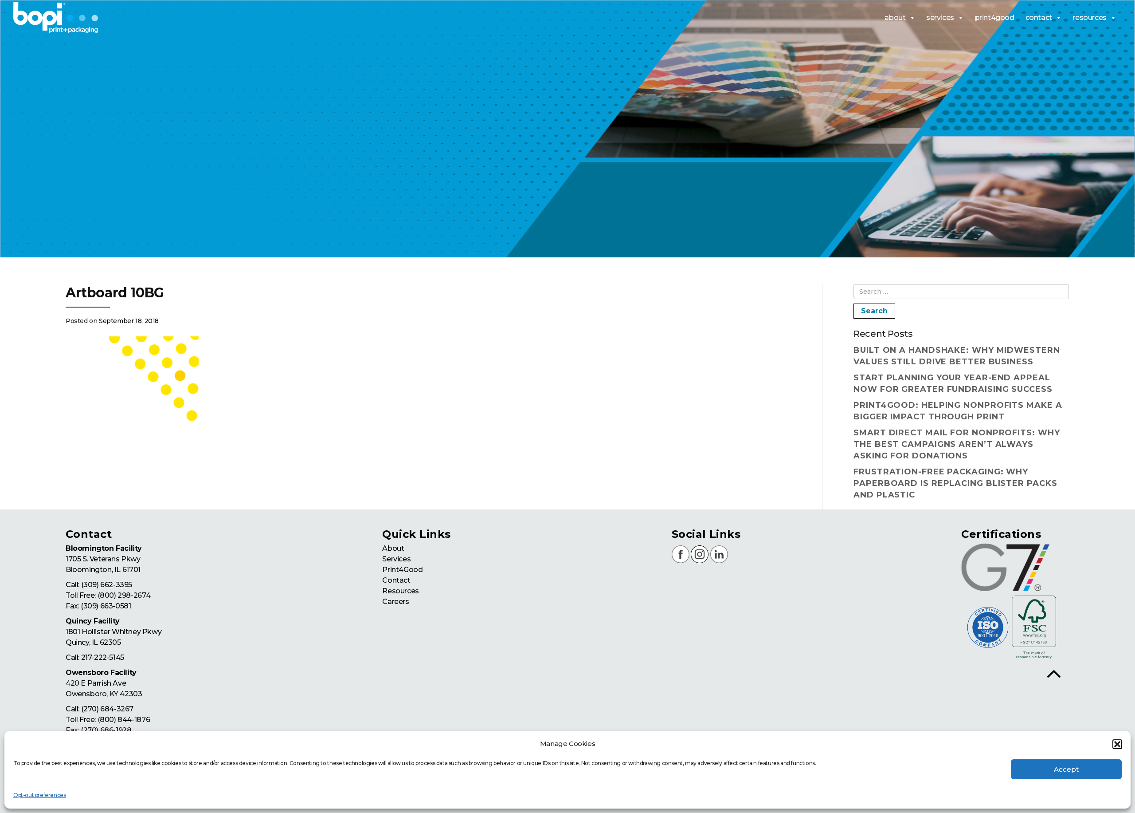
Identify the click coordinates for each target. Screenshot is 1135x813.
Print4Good (402, 569)
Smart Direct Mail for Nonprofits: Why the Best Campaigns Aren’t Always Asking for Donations (956, 444)
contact (1038, 17)
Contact (396, 580)
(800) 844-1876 (124, 719)
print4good (994, 17)
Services (396, 559)
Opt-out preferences (39, 795)
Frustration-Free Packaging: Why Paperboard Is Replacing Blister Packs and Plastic (955, 483)
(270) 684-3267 (107, 709)
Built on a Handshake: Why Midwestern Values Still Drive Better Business (956, 356)
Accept (1066, 769)
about (895, 17)
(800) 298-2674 (124, 595)
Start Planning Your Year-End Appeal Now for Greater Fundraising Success (953, 383)
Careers (395, 601)
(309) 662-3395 (106, 584)
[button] (1117, 744)
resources (1089, 17)
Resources (400, 591)
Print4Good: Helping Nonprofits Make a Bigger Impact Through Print (957, 411)
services (940, 17)
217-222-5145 (102, 657)
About (393, 548)
